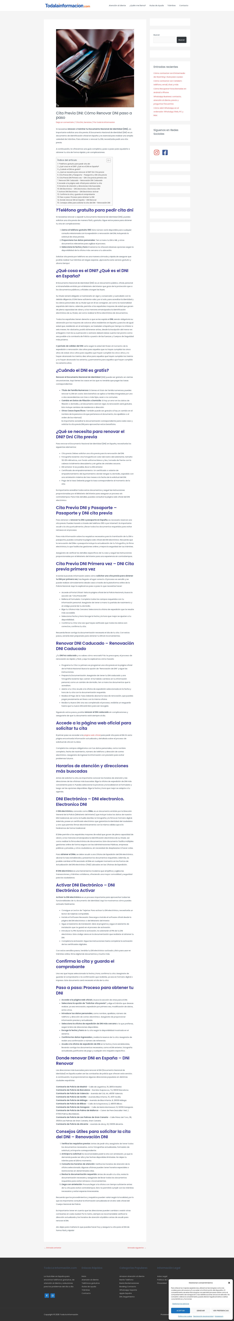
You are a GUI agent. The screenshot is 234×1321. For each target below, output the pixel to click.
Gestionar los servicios (180, 1304)
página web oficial (91, 735)
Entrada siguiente (137, 1247)
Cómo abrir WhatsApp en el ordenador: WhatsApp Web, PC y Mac (168, 112)
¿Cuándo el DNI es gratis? (69, 169)
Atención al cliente (117, 5)
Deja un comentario (65, 122)
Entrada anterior (52, 1247)
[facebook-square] (166, 152)
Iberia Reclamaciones (129, 1283)
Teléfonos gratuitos (91, 1283)
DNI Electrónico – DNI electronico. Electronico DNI (80, 189)
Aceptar (181, 1310)
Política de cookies (185, 1316)
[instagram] (157, 152)
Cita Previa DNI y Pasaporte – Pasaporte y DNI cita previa (83, 175)
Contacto (183, 5)
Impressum (219, 1316)
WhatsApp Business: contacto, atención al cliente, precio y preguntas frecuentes (167, 100)
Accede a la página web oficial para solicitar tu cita (80, 183)
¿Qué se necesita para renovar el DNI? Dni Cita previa (81, 172)
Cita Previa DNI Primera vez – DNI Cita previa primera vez (83, 178)
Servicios (88, 122)
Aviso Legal (162, 1276)
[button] (229, 1283)
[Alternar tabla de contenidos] (107, 160)
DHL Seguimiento (127, 1296)
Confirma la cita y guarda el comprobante (77, 194)
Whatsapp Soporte (128, 1290)
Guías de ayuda (89, 1286)
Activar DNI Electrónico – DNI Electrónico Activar (78, 192)
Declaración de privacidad (203, 1316)
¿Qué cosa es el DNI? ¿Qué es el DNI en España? (79, 166)
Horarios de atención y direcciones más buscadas (79, 186)
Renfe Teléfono (126, 1279)
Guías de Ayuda (156, 5)
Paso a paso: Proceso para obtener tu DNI (77, 197)
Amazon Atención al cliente (131, 1276)
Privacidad (162, 1283)
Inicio (84, 1276)
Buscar (157, 35)
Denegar (201, 1310)
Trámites (171, 5)
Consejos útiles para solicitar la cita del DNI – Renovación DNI (85, 203)
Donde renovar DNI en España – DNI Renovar (78, 200)
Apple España (125, 1293)
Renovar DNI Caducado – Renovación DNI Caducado (80, 180)
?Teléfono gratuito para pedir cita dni (74, 164)
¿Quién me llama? (138, 5)
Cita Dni (79, 122)
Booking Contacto (127, 1286)
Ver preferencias (221, 1310)
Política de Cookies (166, 1279)
